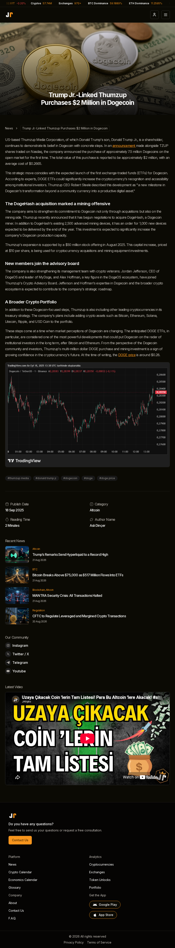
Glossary (15, 887)
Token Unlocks (100, 880)
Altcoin (95, 510)
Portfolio (95, 887)
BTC (34, 569)
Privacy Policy (74, 942)
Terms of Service (99, 942)
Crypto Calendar (20, 872)
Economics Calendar (23, 880)
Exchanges (97, 872)
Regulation (38, 610)
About (13, 903)
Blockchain (38, 589)
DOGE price (127, 355)
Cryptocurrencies (101, 864)
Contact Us (20, 840)
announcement (124, 145)
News (9, 128)
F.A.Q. (12, 918)
